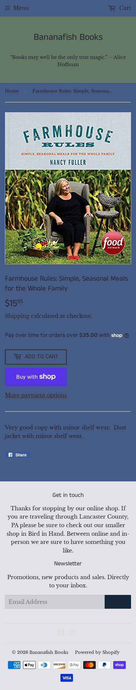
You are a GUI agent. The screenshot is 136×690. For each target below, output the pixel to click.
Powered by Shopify (97, 652)
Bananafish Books (68, 37)
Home (12, 91)
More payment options (36, 395)
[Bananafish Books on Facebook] (60, 633)
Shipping (17, 316)
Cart (124, 8)
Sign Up (118, 601)
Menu (21, 8)
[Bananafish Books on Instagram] (72, 633)
